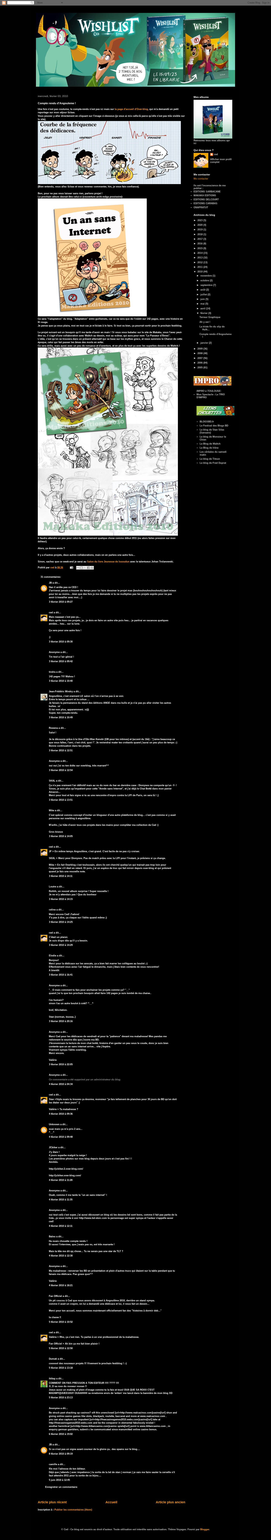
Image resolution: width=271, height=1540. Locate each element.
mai (202, 303)
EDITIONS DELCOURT (206, 199)
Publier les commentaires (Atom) (73, 1509)
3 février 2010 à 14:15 (61, 899)
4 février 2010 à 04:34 (61, 1084)
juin (203, 299)
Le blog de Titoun (210, 458)
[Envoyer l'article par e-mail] (71, 567)
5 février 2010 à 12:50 (61, 1348)
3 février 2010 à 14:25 (61, 922)
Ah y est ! (204, 322)
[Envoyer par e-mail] (78, 568)
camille (53, 1464)
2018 (200, 234)
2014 (200, 253)
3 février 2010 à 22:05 (61, 1064)
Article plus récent (52, 1502)
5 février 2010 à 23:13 (61, 1397)
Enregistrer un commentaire (61, 1487)
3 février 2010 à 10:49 (61, 717)
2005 (200, 367)
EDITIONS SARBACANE (207, 191)
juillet (204, 294)
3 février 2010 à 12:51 (61, 750)
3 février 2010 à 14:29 (61, 945)
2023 (200, 220)
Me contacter (201, 178)
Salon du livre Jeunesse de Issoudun (108, 561)
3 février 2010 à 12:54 (61, 770)
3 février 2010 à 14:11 (60, 876)
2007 (200, 358)
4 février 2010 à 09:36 (61, 1113)
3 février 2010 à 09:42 (61, 661)
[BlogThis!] (81, 568)
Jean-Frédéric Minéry (61, 691)
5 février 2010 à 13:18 (61, 1367)
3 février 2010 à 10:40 (61, 681)
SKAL (52, 780)
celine (52, 909)
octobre (205, 280)
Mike (51, 810)
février (204, 313)
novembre (206, 275)
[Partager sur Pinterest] (92, 568)
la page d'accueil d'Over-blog (131, 109)
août (203, 289)
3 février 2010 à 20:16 (61, 1021)
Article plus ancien (170, 1502)
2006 (200, 362)
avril (203, 308)
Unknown (54, 1124)
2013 (200, 257)
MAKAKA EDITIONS (205, 195)
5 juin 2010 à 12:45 (59, 1480)
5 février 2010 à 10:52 (61, 1322)
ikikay (52, 1378)
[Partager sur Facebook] (88, 568)
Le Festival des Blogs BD (214, 425)
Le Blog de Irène (209, 447)
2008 (200, 353)
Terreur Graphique (209, 317)
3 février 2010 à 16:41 (61, 974)
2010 (200, 271)
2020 (200, 225)
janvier (204, 342)
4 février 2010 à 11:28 (60, 1180)
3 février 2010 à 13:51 (61, 799)
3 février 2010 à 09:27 (61, 601)
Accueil (111, 1502)
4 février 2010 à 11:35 (60, 1199)
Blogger (204, 1529)
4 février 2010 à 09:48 (61, 1136)
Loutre (52, 886)
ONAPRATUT (201, 207)
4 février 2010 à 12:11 (60, 1226)
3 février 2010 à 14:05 (61, 836)
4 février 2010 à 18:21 (61, 1285)
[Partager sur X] (85, 568)
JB (50, 582)
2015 (200, 248)
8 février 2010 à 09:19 (61, 1453)
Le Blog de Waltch (210, 443)
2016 (200, 243)
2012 (200, 262)
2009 (200, 348)
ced (51, 612)
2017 (200, 239)
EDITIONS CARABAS (205, 203)
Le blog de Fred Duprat (213, 463)
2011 (200, 267)
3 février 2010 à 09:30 (61, 641)
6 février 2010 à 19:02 (61, 1434)
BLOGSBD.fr (207, 421)
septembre (206, 285)
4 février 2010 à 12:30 (61, 1255)
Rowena (53, 728)
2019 (200, 229)
